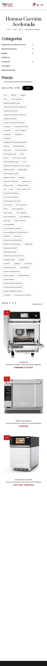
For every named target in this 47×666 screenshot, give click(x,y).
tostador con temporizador (11, 271)
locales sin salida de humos (12, 244)
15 (15, 303)
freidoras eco (26, 181)
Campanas (6, 62)
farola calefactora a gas (11, 162)
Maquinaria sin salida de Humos (14, 45)
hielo (11, 189)
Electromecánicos (18, 146)
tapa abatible (24, 267)
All (5, 95)
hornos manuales (19, 220)
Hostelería (6, 236)
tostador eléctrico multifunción (12, 283)
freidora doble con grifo (10, 173)
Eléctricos (6, 146)
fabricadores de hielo (19, 158)
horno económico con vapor (12, 201)
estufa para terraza (21, 150)
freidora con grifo (8, 170)
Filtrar (28, 88)
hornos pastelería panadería (12, 228)
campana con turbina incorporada (14, 123)
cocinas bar (7, 130)
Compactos (7, 134)
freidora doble (22, 170)
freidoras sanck (8, 185)
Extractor (6, 158)
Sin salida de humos (9, 267)
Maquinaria (28, 244)
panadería (6, 264)
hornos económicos (9, 217)
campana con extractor (10, 111)
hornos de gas (7, 213)
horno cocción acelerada (11, 193)
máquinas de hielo (9, 260)
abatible (22, 95)
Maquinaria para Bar (9, 49)
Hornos (21, 29)
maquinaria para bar (9, 252)
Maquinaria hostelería (10, 248)
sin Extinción (28, 264)
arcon (5, 99)
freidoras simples (22, 185)
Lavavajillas (6, 66)
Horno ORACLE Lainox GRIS (23, 480)
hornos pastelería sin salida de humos (15, 232)
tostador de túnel (23, 275)
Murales (21, 260)
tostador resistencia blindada (12, 287)
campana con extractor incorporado (14, 115)
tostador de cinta (8, 275)
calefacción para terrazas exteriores (14, 107)
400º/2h (13, 95)
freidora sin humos (9, 177)
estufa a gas (7, 150)
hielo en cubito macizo (24, 189)
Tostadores (6, 295)
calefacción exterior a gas (11, 103)
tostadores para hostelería (22, 295)
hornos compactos (17, 209)
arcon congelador (16, 99)
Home (8, 29)
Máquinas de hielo (8, 70)
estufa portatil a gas (9, 154)
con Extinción (19, 134)
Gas (4, 189)
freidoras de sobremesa (10, 181)
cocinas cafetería (20, 130)
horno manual (7, 205)
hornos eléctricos (25, 217)
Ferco (24, 162)
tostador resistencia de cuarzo (13, 291)
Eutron (22, 154)
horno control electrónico (11, 197)
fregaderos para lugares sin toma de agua (16, 166)
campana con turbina (10, 119)
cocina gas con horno (21, 126)
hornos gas (6, 220)
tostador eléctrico (8, 279)
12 (12, 303)
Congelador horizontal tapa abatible (14, 142)
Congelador (7, 138)
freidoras (22, 177)
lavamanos (17, 236)
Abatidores (6, 57)
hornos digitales (21, 213)
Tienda (15, 29)
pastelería (17, 264)
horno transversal (21, 205)
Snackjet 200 (23, 362)
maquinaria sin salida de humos (13, 256)
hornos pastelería (8, 224)
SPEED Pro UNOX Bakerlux (23, 421)
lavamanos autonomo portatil (12, 240)
